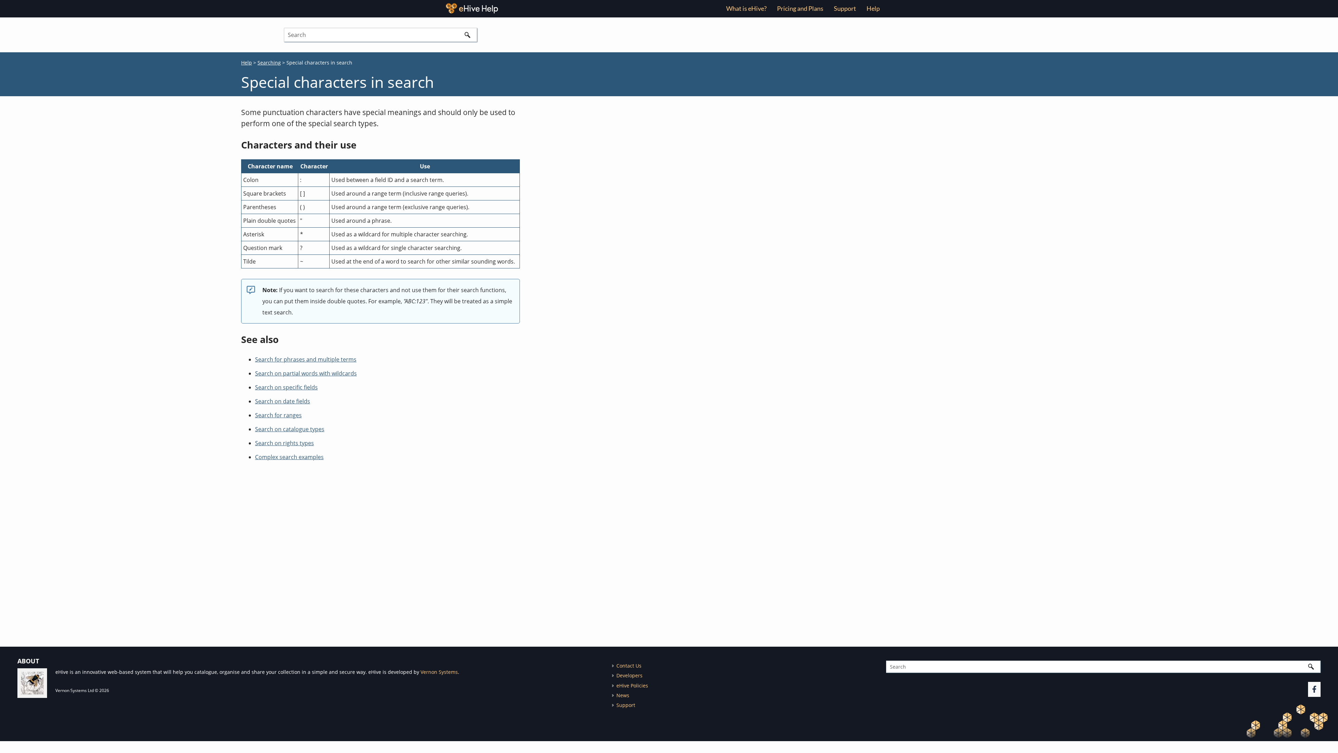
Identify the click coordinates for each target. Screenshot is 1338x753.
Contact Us (628, 665)
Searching (269, 62)
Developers (629, 675)
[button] (467, 35)
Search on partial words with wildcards (306, 373)
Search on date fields (282, 401)
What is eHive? (746, 8)
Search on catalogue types (289, 429)
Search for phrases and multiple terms (305, 359)
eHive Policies (632, 685)
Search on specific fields (286, 387)
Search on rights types (284, 443)
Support (845, 8)
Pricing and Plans (800, 8)
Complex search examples (289, 457)
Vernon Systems (439, 672)
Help (246, 62)
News (622, 695)
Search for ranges (278, 415)
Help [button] (873, 8)
